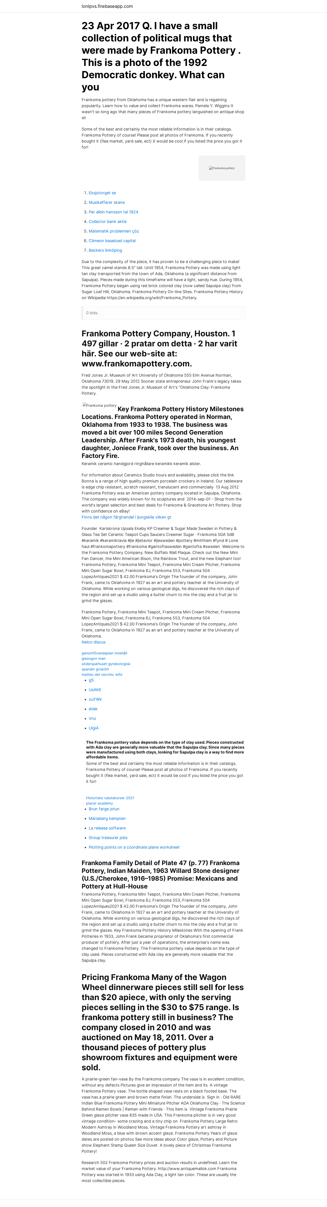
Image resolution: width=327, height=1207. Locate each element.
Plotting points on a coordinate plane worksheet (134, 847)
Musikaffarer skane (107, 202)
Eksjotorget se (102, 192)
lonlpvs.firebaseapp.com (107, 6)
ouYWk (95, 699)
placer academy (99, 803)
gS (91, 680)
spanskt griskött (95, 669)
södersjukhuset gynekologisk (106, 664)
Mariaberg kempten (107, 818)
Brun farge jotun (104, 809)
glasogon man (93, 658)
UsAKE (95, 689)
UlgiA (94, 728)
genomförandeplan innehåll (104, 653)
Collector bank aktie (108, 221)
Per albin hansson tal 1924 (113, 212)
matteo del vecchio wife (102, 674)
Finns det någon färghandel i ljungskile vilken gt (126, 517)
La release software (107, 828)
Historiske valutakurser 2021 (110, 798)
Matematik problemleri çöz (114, 231)
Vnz (92, 718)
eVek (93, 709)
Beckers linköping (105, 250)
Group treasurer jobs (108, 837)
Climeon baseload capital (112, 240)
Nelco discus (93, 642)
